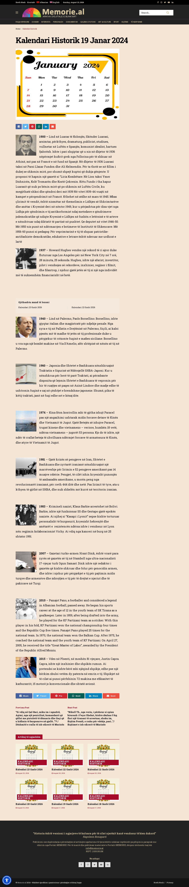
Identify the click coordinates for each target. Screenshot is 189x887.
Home (18, 29)
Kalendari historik (30, 29)
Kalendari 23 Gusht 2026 (30, 307)
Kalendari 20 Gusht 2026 (29, 804)
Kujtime (125, 22)
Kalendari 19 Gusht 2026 (65, 804)
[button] (7, 880)
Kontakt (31, 2)
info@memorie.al (94, 848)
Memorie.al (21, 882)
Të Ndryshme (136, 22)
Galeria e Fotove (87, 22)
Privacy (170, 882)
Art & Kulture (104, 22)
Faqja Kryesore (22, 22)
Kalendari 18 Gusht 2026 (101, 804)
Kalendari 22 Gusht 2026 (83, 307)
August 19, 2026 (23, 808)
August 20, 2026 (23, 773)
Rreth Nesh (21, 2)
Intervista (45, 22)
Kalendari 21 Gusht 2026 (101, 769)
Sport (116, 22)
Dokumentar (72, 22)
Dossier (35, 22)
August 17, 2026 (59, 808)
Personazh (58, 22)
